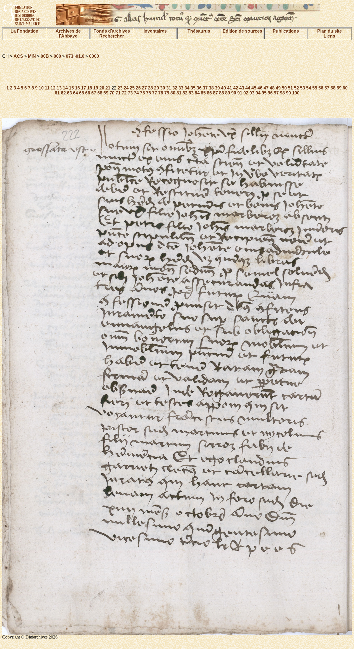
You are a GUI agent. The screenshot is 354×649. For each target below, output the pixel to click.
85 (203, 93)
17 (83, 88)
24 (126, 88)
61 (57, 93)
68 (99, 93)
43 (241, 88)
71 (118, 93)
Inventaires (155, 31)
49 (278, 88)
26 (138, 88)
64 (75, 93)
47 (266, 88)
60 (345, 88)
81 (178, 93)
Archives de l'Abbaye (68, 33)
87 (215, 93)
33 (180, 88)
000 (57, 56)
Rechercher (111, 36)
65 (81, 93)
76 (148, 93)
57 (326, 88)
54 (308, 88)
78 (160, 93)
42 (235, 88)
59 (339, 88)
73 (130, 93)
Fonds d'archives (111, 31)
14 (65, 88)
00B (45, 56)
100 (296, 93)
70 (112, 93)
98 (282, 93)
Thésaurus (199, 31)
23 (120, 88)
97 (276, 93)
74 (136, 93)
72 (124, 93)
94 (258, 93)
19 (95, 88)
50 (284, 88)
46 (259, 88)
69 (105, 93)
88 (221, 93)
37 (205, 88)
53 (302, 88)
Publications (286, 31)
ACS (18, 56)
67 (93, 93)
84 (197, 93)
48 (272, 88)
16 (77, 88)
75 (142, 93)
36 (199, 88)
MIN (32, 56)
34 (186, 88)
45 (253, 88)
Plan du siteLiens (329, 33)
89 (227, 93)
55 (314, 88)
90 (233, 93)
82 (185, 93)
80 (172, 93)
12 (53, 88)
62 (63, 93)
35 (193, 88)
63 (69, 93)
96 (270, 93)
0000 (94, 56)
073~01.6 (75, 56)
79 (166, 93)
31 (168, 88)
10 (41, 88)
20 (101, 88)
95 (264, 93)
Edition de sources (242, 31)
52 (296, 88)
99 (288, 93)
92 (245, 93)
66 (87, 93)
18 (89, 88)
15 (71, 88)
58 (332, 88)
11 (47, 88)
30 (162, 88)
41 (229, 88)
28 (150, 88)
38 (211, 88)
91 (239, 93)
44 (247, 88)
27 (144, 88)
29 (156, 88)
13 (59, 88)
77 (154, 93)
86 (209, 93)
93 (251, 93)
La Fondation (24, 31)
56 (320, 88)
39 (217, 88)
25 (132, 88)
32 (174, 88)
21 (107, 88)
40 (223, 88)
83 (191, 93)
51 (290, 88)
